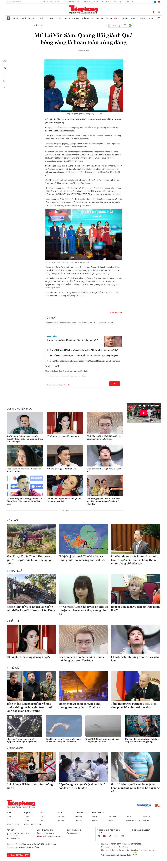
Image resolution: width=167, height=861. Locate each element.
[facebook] (155, 2)
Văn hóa (109, 18)
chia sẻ (109, 25)
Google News (130, 25)
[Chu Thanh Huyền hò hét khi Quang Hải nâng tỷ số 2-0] (65, 485)
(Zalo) (53, 833)
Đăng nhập (49, 371)
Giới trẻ (67, 18)
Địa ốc (41, 18)
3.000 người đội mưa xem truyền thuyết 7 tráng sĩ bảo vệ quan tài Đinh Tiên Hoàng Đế (25, 439)
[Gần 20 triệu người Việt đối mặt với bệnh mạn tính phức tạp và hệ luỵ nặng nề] (135, 767)
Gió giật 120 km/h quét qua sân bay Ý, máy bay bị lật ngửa (102, 740)
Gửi (114, 384)
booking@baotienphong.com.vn (50, 836)
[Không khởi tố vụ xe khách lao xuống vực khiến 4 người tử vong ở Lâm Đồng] (31, 589)
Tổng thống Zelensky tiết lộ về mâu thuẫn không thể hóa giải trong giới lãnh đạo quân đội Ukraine (29, 707)
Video (151, 18)
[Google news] (124, 836)
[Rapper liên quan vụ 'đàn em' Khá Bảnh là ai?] (135, 589)
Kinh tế (23, 18)
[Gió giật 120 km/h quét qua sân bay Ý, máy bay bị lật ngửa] (103, 726)
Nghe (4, 61)
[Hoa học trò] (157, 806)
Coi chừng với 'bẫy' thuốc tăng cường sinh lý (30, 786)
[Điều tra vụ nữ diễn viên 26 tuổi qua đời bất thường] (25, 455)
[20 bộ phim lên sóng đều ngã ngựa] (65, 423)
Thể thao (85, 18)
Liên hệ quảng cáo (45, 830)
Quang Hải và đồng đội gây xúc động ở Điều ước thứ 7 (72, 340)
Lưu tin (4, 74)
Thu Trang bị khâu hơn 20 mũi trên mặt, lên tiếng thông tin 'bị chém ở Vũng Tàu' (103, 501)
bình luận (125, 25)
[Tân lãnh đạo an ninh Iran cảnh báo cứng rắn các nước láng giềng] (143, 726)
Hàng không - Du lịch (133, 820)
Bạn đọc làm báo (20, 855)
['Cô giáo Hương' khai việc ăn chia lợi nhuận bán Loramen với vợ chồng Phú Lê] (83, 589)
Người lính (95, 18)
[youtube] (159, 2)
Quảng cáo (129, 2)
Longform (79, 813)
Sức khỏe (49, 18)
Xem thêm (158, 18)
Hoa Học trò (106, 2)
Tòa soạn (118, 2)
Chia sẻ (4, 68)
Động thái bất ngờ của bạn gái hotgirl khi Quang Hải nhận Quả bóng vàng (85, 360)
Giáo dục (125, 18)
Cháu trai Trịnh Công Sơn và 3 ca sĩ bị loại (104, 470)
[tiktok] (111, 836)
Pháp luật (75, 18)
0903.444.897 (75, 833)
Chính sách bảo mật (141, 830)
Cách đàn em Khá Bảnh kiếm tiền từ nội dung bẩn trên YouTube (104, 437)
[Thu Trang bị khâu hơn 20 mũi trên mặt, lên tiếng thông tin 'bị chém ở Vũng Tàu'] (105, 485)
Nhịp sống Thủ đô (13, 824)
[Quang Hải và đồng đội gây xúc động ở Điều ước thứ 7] (113, 341)
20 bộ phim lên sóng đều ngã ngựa (63, 436)
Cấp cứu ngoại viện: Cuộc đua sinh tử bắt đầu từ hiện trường (82, 786)
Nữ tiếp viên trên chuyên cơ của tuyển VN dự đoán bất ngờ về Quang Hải (84, 355)
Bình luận (4, 80)
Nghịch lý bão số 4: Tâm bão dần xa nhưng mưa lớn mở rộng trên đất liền (82, 558)
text (114, 25)
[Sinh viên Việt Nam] (144, 806)
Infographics (98, 813)
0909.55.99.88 (45, 833)
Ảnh (42, 813)
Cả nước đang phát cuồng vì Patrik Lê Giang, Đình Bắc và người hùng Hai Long (24, 501)
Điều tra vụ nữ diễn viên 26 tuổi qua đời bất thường (24, 470)
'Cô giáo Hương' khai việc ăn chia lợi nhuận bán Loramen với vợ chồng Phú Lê (83, 610)
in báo (119, 25)
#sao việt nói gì (106, 322)
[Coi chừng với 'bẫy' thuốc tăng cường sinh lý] (31, 767)
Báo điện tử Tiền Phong (83, 9)
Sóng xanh (32, 18)
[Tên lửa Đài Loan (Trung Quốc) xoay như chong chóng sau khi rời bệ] (64, 726)
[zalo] (117, 836)
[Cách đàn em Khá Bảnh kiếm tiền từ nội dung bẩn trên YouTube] (105, 423)
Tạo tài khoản (64, 371)
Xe (102, 18)
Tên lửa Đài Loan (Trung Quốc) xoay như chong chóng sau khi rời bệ (63, 740)
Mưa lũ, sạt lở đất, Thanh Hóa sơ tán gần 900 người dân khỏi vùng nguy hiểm (29, 560)
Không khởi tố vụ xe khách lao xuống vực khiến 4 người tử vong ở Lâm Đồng (31, 608)
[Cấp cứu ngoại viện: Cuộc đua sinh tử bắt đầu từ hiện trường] (83, 767)
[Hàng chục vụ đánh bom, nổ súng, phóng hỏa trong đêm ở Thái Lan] (83, 686)
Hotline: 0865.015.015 (51, 2)
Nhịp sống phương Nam (32, 824)
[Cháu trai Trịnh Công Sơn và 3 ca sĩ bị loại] (105, 455)
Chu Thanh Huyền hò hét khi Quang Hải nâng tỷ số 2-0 (64, 500)
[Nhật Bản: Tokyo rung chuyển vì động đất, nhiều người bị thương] (24, 726)
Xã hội (15, 18)
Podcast (62, 813)
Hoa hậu (143, 18)
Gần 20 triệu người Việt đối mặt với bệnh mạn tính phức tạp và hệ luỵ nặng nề (135, 788)
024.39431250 (14, 838)
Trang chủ (8, 18)
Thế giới (58, 18)
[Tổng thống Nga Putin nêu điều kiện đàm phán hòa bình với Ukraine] (135, 686)
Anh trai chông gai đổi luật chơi (62, 468)
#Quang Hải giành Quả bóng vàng (61, 322)
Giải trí (116, 18)
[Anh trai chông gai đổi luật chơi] (65, 455)
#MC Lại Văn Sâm (87, 322)
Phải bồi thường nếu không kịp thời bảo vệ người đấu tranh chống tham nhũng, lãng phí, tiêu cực (133, 560)
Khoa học (134, 18)
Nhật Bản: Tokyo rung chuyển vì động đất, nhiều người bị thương (22, 740)
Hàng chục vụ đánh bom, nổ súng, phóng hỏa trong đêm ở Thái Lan (80, 705)
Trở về (4, 87)
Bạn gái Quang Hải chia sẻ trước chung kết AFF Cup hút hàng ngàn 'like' (84, 350)
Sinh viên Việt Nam (90, 2)
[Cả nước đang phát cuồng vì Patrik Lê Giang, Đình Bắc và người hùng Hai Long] (25, 485)
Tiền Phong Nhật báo (71, 2)
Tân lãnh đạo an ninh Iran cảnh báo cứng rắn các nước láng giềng (142, 740)
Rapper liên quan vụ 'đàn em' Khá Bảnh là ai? (135, 608)
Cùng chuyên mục (19, 408)
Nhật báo (28, 813)
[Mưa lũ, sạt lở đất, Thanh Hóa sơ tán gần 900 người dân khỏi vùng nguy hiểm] (31, 539)
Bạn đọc (112, 820)
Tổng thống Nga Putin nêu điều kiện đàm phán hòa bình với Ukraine (134, 705)
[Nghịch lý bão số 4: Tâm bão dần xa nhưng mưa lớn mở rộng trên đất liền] (83, 539)
